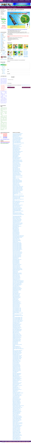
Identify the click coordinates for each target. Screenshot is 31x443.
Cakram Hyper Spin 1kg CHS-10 (17, 254)
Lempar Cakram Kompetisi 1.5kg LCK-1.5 (18, 320)
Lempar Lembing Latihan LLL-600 (17, 308)
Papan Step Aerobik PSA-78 (16, 263)
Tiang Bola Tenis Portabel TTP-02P (17, 283)
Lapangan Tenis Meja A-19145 (16, 408)
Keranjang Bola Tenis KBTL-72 (16, 184)
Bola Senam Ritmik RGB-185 (16, 276)
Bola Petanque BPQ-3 (15, 167)
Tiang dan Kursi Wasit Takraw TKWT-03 (17, 223)
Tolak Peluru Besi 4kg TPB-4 (16, 304)
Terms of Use (27, 441)
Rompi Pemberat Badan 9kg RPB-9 (17, 248)
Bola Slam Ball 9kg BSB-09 (16, 232)
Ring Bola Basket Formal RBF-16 (17, 139)
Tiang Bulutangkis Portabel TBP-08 (17, 259)
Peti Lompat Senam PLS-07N (16, 198)
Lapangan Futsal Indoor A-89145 (17, 406)
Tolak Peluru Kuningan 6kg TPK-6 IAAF (17, 187)
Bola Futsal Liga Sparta (15, 291)
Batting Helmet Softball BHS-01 (16, 401)
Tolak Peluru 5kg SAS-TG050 (16, 217)
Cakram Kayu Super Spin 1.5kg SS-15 (17, 252)
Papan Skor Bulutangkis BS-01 (16, 439)
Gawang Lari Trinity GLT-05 (16, 274)
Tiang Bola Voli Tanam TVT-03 (16, 338)
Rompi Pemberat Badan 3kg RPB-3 (17, 243)
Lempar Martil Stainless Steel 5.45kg (17, 357)
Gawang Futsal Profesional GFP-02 (17, 134)
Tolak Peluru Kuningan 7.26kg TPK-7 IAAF (18, 186)
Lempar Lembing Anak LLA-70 (16, 166)
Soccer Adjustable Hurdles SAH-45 (17, 395)
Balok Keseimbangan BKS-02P (16, 360)
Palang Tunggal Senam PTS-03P (17, 351)
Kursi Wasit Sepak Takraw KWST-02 (17, 417)
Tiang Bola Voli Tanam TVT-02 (16, 367)
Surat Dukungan (10, 441)
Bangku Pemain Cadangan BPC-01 (17, 411)
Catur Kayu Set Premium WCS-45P (17, 146)
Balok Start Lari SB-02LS (16, 384)
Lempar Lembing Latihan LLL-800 (17, 310)
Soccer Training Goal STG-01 (16, 377)
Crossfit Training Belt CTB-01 (16, 328)
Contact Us (6, 441)
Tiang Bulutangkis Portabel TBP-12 (17, 226)
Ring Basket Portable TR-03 (16, 346)
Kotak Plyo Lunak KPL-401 (16, 162)
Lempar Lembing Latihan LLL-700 (17, 309)
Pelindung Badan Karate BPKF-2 (17, 287)
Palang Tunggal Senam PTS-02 (16, 293)
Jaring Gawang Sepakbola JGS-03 (17, 434)
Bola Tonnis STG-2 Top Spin (16, 295)
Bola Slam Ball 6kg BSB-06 (16, 260)
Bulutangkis (2, 37)
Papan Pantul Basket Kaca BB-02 (17, 339)
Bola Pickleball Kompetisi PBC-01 (17, 157)
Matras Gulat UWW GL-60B (16, 294)
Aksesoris (5, 0)
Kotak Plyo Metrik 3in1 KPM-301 (17, 164)
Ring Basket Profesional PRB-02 (17, 152)
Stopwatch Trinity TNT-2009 (16, 433)
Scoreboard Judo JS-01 (16, 414)
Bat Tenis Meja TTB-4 (15, 342)
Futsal (1, 39)
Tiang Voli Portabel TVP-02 (16, 359)
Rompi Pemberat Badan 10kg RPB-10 (17, 249)
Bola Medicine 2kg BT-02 (16, 147)
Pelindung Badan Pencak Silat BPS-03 (17, 213)
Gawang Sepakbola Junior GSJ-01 (17, 224)
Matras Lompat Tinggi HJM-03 (16, 413)
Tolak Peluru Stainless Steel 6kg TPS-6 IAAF (18, 405)
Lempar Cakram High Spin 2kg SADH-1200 (18, 280)
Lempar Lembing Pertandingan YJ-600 (17, 317)
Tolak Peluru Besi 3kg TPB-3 (16, 305)
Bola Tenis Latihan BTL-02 (16, 204)
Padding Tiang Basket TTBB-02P (17, 192)
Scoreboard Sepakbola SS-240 (16, 340)
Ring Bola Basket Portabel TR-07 (17, 242)
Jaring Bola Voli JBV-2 (15, 299)
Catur (1, 38)
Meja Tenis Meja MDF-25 (16, 225)
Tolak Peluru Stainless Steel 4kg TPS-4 (17, 423)
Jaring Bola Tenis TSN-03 (16, 178)
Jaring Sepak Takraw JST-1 (16, 286)
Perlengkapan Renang (3, 6)
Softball (1, 44)
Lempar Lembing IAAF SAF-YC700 (17, 314)
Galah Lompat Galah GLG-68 (16, 168)
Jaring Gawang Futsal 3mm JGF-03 (17, 382)
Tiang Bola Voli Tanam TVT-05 (16, 191)
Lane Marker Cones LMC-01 (16, 396)
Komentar (8, 61)
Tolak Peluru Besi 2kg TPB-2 (16, 306)
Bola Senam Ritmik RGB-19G (16, 185)
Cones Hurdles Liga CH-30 (16, 393)
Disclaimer (20, 441)
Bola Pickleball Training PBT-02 (16, 158)
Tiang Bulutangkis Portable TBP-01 (17, 135)
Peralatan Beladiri (27, 0)
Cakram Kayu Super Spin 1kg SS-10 (17, 253)
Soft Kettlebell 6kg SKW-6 (16, 230)
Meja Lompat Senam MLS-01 (16, 388)
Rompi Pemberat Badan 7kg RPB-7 (17, 246)
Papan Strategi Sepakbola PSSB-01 (17, 378)
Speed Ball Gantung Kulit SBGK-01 (17, 376)
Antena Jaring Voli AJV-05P (16, 150)
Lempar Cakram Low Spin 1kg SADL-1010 (18, 282)
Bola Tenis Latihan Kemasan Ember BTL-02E (18, 201)
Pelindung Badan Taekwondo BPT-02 (17, 288)
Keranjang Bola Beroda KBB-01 (16, 365)
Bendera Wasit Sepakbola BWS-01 (17, 373)
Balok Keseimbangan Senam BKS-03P (17, 161)
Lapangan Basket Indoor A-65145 (17, 410)
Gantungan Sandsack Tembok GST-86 (17, 269)
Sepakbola (11, 57)
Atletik (1, 34)
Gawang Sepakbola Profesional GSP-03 (18, 133)
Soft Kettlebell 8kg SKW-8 (16, 229)
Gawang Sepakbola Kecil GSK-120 (17, 389)
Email (8, 71)
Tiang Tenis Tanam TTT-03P (16, 179)
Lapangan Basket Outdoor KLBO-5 (17, 337)
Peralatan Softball (19, 6)
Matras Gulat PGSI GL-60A (16, 436)
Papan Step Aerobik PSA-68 (16, 275)
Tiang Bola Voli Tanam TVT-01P (16, 368)
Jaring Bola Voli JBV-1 (15, 241)
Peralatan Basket (22, 0)
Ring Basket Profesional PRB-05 (17, 209)
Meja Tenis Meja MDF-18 (16, 300)
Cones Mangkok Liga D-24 (16, 285)
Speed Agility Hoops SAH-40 (16, 322)
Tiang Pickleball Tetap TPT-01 (16, 149)
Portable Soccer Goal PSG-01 (26, 87)
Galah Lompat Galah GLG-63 (16, 169)
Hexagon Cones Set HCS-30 (16, 333)
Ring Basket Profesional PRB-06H (17, 144)
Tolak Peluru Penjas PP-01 (16, 424)
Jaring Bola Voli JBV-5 (15, 272)
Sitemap (17, 441)
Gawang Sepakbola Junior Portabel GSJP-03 (18, 235)
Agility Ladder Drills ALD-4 (16, 332)
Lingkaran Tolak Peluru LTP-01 (16, 297)
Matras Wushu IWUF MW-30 (16, 400)
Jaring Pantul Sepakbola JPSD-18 (17, 303)
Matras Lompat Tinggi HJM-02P (17, 141)
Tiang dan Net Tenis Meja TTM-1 (17, 383)
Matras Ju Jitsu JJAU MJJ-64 (16, 206)
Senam (1, 42)
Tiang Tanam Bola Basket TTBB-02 (17, 212)
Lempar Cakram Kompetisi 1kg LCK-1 (17, 321)
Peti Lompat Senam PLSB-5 (16, 163)
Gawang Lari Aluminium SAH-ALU (17, 311)
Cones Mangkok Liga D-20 (16, 323)
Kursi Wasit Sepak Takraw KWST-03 (17, 416)
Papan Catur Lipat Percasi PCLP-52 (17, 207)
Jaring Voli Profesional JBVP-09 (16, 173)
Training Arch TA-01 (15, 391)
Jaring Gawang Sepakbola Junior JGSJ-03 (18, 236)
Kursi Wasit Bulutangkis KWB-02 (17, 418)
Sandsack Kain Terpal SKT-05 (16, 265)
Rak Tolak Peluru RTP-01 (16, 363)
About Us (3, 441)
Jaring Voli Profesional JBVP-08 (16, 174)
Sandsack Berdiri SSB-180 (16, 234)
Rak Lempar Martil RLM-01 (16, 362)
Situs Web (8, 73)
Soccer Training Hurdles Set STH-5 (17, 394)
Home (1, 0)
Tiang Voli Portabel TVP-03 (16, 238)
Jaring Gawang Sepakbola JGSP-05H (17, 237)
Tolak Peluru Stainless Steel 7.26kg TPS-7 (18, 189)
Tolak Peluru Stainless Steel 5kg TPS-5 (17, 190)
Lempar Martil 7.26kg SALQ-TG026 (17, 219)
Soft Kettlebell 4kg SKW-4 (16, 231)
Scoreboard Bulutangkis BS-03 (16, 412)
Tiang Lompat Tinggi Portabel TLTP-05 (17, 425)
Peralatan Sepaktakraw (24, 6)
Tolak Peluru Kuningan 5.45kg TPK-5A (17, 350)
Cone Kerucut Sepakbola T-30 (16, 430)
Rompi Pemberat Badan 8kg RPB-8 (17, 247)
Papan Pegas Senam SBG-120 (16, 428)
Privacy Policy (23, 441)
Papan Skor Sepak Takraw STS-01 (17, 419)
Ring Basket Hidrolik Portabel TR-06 (17, 180)
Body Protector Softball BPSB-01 (17, 374)
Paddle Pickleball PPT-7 (16, 155)
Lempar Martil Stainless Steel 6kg (17, 356)
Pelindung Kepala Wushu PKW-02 (17, 289)
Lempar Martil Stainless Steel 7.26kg (17, 355)
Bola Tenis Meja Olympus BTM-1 (17, 399)
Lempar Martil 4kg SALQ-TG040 (17, 221)
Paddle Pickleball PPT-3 (16, 156)
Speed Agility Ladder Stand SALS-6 (15, 9)
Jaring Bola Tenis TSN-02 (16, 183)
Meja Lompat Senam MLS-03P (16, 366)
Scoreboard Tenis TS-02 (16, 298)
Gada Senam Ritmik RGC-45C (16, 277)
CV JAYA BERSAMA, (3, 442)
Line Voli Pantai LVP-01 (15, 371)
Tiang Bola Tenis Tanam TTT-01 (16, 361)
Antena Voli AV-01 (15, 372)
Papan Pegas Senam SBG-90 (16, 429)
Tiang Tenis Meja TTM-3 (16, 258)
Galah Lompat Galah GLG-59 (16, 170)
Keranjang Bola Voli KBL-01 (16, 354)
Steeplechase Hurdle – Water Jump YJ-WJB (18, 196)
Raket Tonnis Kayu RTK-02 (16, 270)
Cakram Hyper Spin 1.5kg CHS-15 (17, 255)
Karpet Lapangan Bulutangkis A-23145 (17, 407)
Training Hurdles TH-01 (15, 390)
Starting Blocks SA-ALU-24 (16, 145)
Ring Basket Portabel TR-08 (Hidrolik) (17, 181)
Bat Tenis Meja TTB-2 (15, 343)
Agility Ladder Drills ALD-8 (16, 331)
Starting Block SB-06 (15, 271)
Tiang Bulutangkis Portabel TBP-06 (17, 264)
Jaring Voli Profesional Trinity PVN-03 (17, 435)
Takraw (1, 45)
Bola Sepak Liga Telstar (15, 292)
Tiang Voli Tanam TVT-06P (16, 172)
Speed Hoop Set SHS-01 (11, 87)
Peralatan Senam (8, 6)
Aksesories (2, 33)
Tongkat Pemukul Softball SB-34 (17, 402)
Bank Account (14, 441)
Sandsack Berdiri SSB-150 (16, 397)
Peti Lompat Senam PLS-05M (16, 197)
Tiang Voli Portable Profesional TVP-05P (18, 151)
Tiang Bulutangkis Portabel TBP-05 (17, 327)
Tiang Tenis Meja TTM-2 (16, 257)
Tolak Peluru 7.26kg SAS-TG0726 (17, 218)
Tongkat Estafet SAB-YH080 (16, 325)
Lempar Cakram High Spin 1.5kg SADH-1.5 (18, 281)
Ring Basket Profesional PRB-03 (17, 240)
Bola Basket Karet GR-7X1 (16, 203)
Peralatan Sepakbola (14, 6)
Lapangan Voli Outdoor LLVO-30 (17, 334)
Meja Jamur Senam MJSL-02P (16, 140)
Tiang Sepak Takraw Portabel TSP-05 (17, 208)
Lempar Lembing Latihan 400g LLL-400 (17, 138)
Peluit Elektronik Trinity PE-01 (16, 431)
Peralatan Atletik (9, 0)
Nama (8, 69)
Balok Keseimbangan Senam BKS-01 (17, 385)
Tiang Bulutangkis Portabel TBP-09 (17, 220)
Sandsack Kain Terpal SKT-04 (16, 266)
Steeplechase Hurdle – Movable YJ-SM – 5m (18, 195)
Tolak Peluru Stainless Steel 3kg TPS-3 (17, 422)
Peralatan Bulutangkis (15, 0)
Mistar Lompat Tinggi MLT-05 (16, 202)
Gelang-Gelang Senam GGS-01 (17, 326)
